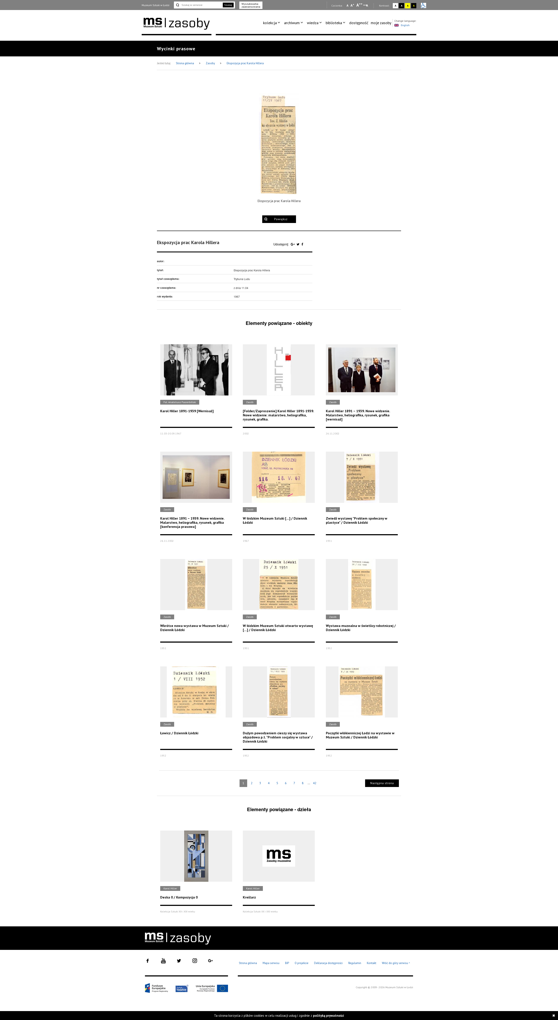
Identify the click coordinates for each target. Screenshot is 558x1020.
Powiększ (281, 219)
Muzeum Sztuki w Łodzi (155, 5)
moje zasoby (381, 22)
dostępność (358, 22)
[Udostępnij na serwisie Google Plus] (293, 244)
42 (314, 783)
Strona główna (185, 63)
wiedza (312, 22)
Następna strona (382, 783)
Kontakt (371, 963)
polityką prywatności (328, 1015)
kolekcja (270, 22)
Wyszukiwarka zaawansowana (251, 5)
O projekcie (301, 963)
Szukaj (228, 5)
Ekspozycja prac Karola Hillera (245, 63)
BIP (287, 963)
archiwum (292, 22)
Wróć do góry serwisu (396, 963)
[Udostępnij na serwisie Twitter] (298, 244)
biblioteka (334, 22)
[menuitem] (272, 23)
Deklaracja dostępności (328, 963)
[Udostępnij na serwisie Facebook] (302, 244)
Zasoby (211, 63)
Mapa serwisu (271, 963)
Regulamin (354, 963)
